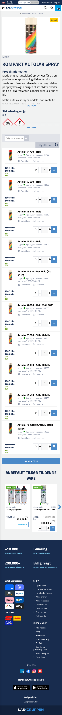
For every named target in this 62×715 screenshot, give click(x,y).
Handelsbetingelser (44, 593)
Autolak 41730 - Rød (29, 152)
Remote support (43, 653)
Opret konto (47, 2)
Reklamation (41, 616)
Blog (38, 631)
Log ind (57, 2)
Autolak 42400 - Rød (29, 182)
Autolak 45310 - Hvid (29, 211)
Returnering (41, 612)
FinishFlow (40, 657)
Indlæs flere (31, 461)
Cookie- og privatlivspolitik (40, 648)
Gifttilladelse (41, 604)
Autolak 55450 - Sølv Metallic (33, 395)
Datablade (25, 161)
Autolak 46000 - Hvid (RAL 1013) (35, 305)
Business (34, 2)
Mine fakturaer (42, 600)
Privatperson (24, 2)
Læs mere (31, 105)
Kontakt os (40, 635)
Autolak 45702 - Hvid (29, 241)
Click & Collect (42, 608)
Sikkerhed (39, 161)
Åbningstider (41, 627)
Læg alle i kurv (46, 145)
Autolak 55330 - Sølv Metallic (33, 365)
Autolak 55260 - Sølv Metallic (33, 335)
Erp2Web (40, 643)
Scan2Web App (42, 639)
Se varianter (22, 525)
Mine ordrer (41, 596)
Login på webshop (44, 589)
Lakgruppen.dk (30, 701)
